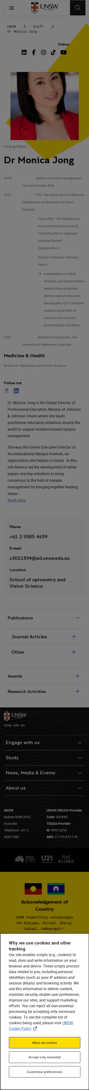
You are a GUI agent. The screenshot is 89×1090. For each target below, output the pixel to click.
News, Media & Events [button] (30, 773)
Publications (20, 617)
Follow (63, 44)
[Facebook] (33, 52)
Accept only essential (44, 1057)
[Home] (44, 7)
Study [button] (12, 757)
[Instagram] (43, 52)
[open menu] (11, 7)
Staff (38, 26)
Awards (15, 676)
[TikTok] (53, 52)
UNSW (11, 26)
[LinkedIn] (24, 52)
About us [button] (16, 788)
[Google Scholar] (7, 391)
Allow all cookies (44, 1043)
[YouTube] (63, 52)
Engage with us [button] (23, 742)
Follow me (13, 383)
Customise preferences (44, 1072)
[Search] (77, 7)
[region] (44, 1011)
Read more (17, 500)
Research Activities (27, 691)
